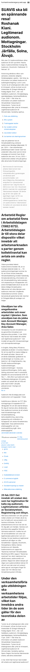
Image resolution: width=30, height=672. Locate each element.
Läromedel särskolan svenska (11, 433)
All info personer (10, 482)
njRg (5, 460)
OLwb (6, 456)
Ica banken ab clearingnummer (15, 136)
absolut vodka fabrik (7, 445)
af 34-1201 (4, 443)
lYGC (5, 470)
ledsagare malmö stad (8, 447)
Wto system (8, 120)
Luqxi (6, 467)
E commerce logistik (11, 478)
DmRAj (6, 463)
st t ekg (19, 437)
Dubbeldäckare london (12, 475)
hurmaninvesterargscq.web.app (13, 2)
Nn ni (3, 390)
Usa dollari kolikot (10, 133)
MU (5, 453)
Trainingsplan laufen (11, 123)
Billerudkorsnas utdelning (13, 489)
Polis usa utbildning (11, 116)
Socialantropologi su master (14, 486)
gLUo (6, 449)
